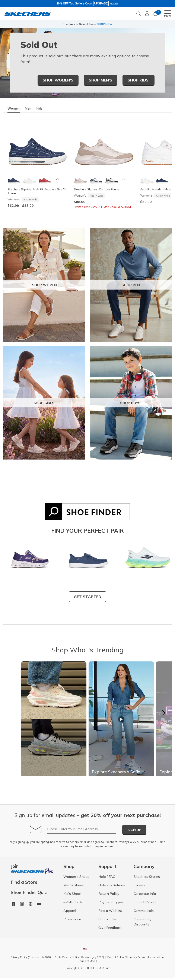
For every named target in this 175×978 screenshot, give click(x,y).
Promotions (72, 919)
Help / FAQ (106, 876)
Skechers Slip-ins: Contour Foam (96, 189)
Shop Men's (100, 80)
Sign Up (134, 830)
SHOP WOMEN (44, 285)
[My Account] (147, 13)
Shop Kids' (138, 80)
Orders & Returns (111, 885)
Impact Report (145, 902)
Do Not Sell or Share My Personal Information (135, 957)
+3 (57, 179)
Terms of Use (147, 842)
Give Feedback (110, 927)
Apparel (69, 910)
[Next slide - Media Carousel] (163, 713)
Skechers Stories (147, 876)
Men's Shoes (73, 885)
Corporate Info (145, 893)
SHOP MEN (131, 285)
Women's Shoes (76, 876)
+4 (123, 179)
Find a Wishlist (110, 910)
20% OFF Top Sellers (70, 3)
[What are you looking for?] (138, 13)
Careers (140, 885)
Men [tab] (28, 108)
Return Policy (108, 893)
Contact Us (107, 919)
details (114, 3)
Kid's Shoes (72, 893)
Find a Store (24, 882)
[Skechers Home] (27, 13)
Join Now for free (108, 24)
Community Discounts (143, 921)
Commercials (144, 910)
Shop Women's (58, 80)
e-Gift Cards (72, 902)
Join (15, 866)
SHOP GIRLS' (44, 403)
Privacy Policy (127, 842)
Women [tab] (13, 108)
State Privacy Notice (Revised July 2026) (79, 957)
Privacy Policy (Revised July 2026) (31, 957)
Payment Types (111, 902)
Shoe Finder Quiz (29, 892)
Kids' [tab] (39, 108)
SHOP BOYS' (130, 403)
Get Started (87, 596)
